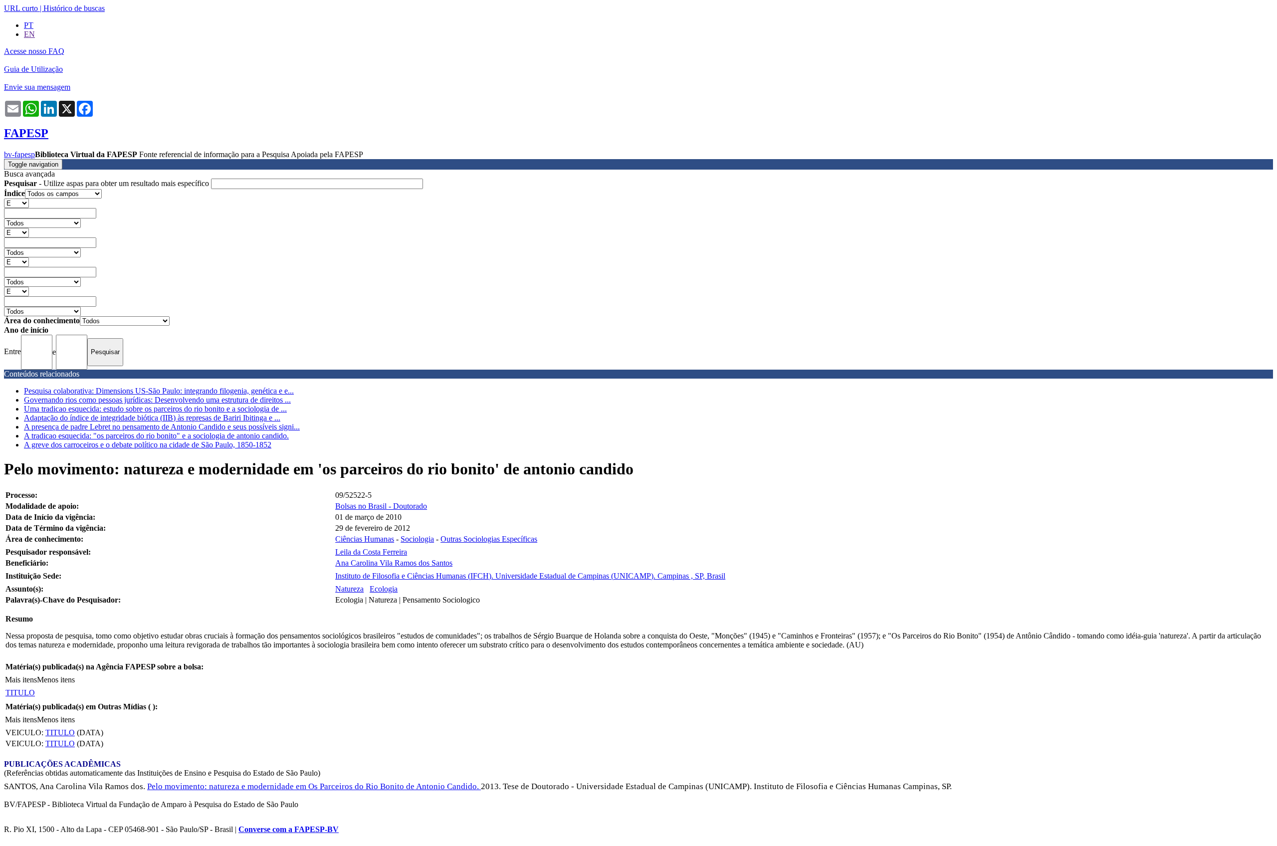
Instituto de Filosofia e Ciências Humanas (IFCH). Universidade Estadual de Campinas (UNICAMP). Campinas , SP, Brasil (530, 576)
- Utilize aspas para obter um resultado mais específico (107, 183)
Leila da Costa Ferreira (371, 552)
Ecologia (384, 589)
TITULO (20, 692)
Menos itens (56, 679)
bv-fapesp (19, 154)
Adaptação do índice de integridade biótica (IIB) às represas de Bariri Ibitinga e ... (152, 418)
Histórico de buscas (74, 8)
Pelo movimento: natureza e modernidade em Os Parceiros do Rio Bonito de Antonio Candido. (314, 786)
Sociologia (417, 539)
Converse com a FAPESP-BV (288, 829)
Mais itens (21, 679)
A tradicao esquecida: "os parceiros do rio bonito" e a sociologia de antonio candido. (156, 435)
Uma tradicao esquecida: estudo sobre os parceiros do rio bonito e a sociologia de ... (155, 409)
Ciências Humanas (364, 539)
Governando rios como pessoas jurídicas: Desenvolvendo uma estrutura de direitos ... (157, 400)
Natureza (349, 589)
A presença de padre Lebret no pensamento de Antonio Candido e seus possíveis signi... (162, 427)
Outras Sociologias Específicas (488, 539)
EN (29, 34)
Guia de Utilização (33, 69)
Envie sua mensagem (37, 87)
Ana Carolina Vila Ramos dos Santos (393, 563)
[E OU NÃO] (16, 203)
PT (28, 25)
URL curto (21, 8)
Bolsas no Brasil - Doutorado (381, 506)
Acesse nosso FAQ (34, 51)
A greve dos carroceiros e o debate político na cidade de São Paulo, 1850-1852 (147, 444)
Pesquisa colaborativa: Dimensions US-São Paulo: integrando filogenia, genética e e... (159, 391)
